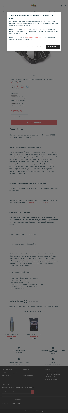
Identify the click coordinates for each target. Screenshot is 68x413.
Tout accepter (52, 46)
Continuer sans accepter (33, 47)
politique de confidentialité (33, 37)
